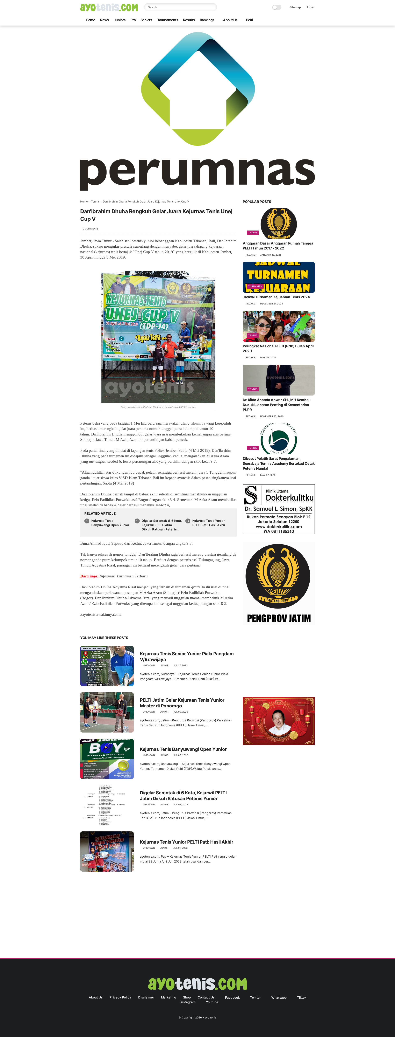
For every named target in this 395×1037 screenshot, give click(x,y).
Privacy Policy (120, 997)
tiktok (301, 998)
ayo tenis (210, 1017)
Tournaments (167, 20)
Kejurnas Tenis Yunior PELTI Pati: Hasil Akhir (208, 523)
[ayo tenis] (109, 10)
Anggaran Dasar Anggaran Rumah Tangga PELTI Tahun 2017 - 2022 (278, 245)
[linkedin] (116, 625)
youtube (212, 1002)
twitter (255, 998)
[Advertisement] (279, 662)
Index (311, 7)
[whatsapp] (293, 20)
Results (189, 20)
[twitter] (286, 20)
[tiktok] (299, 20)
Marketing (168, 997)
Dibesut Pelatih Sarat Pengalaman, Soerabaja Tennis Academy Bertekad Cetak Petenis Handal (279, 463)
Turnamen (255, 286)
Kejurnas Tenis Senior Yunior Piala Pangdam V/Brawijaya (187, 656)
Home (90, 20)
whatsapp (279, 998)
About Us (230, 20)
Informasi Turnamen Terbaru (123, 576)
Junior (164, 665)
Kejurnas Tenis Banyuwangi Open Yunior (110, 523)
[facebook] (279, 20)
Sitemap (295, 7)
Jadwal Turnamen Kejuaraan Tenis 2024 (276, 297)
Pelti (249, 20)
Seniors (146, 20)
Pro (133, 20)
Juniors (119, 20)
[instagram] (306, 20)
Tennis (95, 201)
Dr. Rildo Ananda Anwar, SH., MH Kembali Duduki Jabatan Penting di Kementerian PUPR (276, 405)
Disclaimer (146, 997)
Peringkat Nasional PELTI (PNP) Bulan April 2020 (278, 348)
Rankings (207, 20)
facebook (232, 998)
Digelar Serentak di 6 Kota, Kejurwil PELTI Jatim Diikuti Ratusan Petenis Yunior (162, 525)
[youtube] (312, 20)
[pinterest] (108, 625)
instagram (187, 1002)
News (104, 20)
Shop (187, 997)
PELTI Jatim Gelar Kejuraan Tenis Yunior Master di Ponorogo (182, 703)
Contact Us (206, 997)
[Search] (213, 7)
